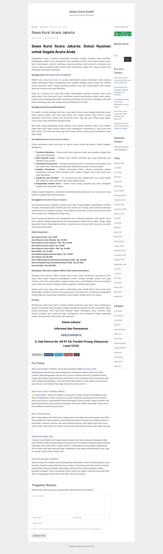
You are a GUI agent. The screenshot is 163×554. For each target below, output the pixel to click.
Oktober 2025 (119, 205)
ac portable (118, 311)
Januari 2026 (119, 191)
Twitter (59, 354)
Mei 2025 (117, 227)
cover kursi (118, 320)
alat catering (118, 316)
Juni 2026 (117, 172)
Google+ (69, 354)
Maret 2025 (118, 237)
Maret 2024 (118, 287)
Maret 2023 (118, 296)
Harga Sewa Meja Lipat (42, 436)
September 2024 (120, 264)
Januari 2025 (119, 246)
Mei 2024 (117, 278)
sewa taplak (118, 357)
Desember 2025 (120, 195)
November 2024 (120, 255)
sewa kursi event (81, 11)
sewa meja (118, 339)
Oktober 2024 (119, 260)
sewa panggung (120, 343)
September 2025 (120, 209)
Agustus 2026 (119, 163)
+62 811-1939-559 (121, 27)
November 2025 (120, 200)
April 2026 (118, 182)
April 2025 (118, 232)
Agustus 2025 (119, 214)
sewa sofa (117, 352)
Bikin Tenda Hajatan (41, 414)
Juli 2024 (117, 269)
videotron (117, 366)
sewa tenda (118, 361)
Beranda (34, 27)
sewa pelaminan (120, 348)
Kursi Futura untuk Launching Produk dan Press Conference (122, 80)
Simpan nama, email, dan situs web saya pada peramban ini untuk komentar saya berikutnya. (67, 529)
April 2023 (118, 292)
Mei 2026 (117, 177)
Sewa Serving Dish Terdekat (45, 459)
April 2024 (118, 283)
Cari (115, 56)
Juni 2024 (117, 273)
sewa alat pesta (120, 329)
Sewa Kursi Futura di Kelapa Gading (48, 391)
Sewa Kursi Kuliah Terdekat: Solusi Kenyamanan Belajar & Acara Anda (64, 369)
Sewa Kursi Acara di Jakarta (58, 75)
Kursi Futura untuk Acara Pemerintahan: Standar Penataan (121, 125)
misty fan (117, 325)
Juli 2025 (117, 218)
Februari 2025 (119, 241)
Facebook (49, 354)
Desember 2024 (120, 250)
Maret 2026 (118, 186)
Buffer (77, 354)
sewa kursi (43, 27)
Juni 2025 (117, 223)
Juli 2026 (117, 168)
